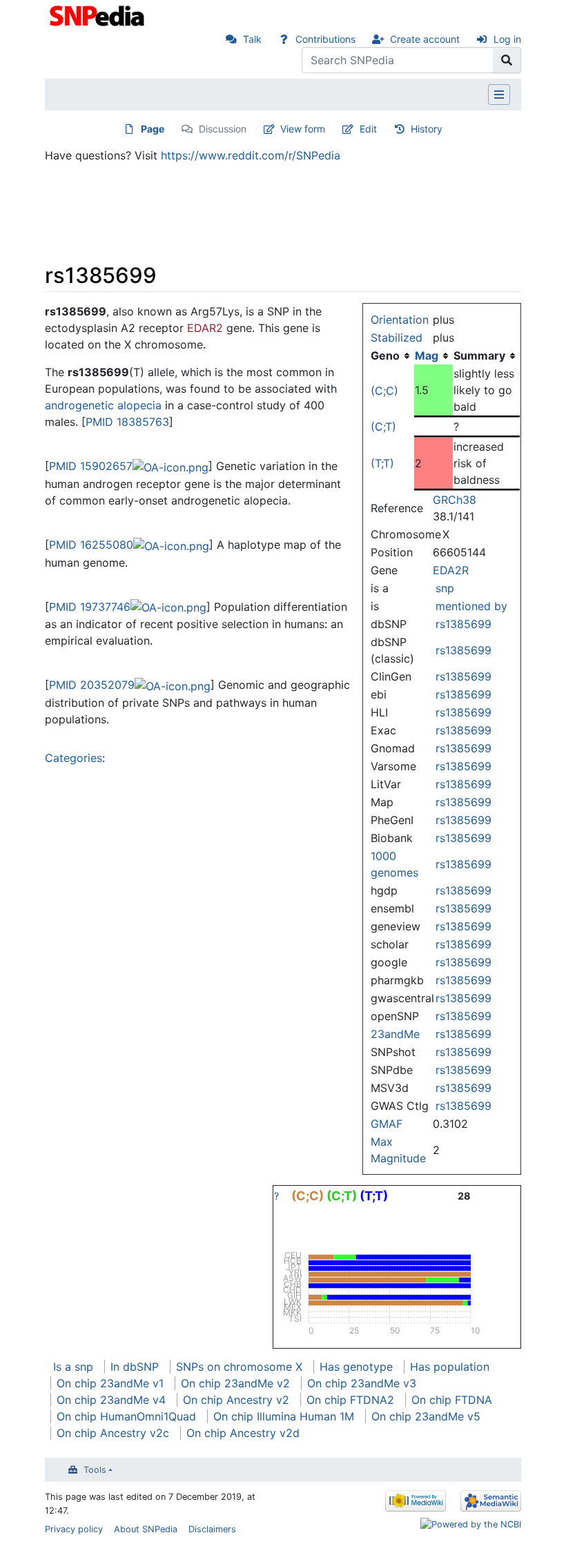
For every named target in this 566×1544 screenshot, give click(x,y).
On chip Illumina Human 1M (283, 1416)
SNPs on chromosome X (239, 1367)
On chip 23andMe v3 (361, 1383)
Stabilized (396, 337)
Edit (368, 129)
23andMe (395, 1034)
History (426, 129)
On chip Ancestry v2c (113, 1433)
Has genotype (356, 1367)
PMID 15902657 (91, 466)
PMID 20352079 (92, 685)
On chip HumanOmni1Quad (126, 1416)
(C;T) (383, 426)
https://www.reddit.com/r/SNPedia (250, 155)
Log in (507, 39)
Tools (95, 1470)
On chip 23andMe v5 (425, 1416)
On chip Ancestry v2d (243, 1433)
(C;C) (384, 391)
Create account (425, 39)
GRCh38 (454, 500)
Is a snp (73, 1367)
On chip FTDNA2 (350, 1400)
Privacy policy (74, 1529)
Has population (449, 1367)
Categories (73, 758)
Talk (252, 39)
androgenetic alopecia (103, 405)
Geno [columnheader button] (385, 355)
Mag (426, 355)
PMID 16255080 (91, 544)
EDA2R (451, 570)
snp (445, 588)
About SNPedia (145, 1529)
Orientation (400, 319)
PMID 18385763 (127, 422)
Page (152, 129)
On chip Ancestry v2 (236, 1400)
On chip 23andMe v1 (110, 1383)
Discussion (222, 129)
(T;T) (382, 463)
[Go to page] (507, 60)
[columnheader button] (433, 355)
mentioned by (471, 606)
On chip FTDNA (451, 1400)
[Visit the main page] (98, 14)
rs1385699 (463, 624)
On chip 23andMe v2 (235, 1383)
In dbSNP (134, 1367)
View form (302, 129)
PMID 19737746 (89, 607)
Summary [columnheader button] (479, 355)
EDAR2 (205, 328)
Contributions (325, 39)
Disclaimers (212, 1529)
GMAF (386, 1124)
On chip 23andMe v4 (111, 1400)
